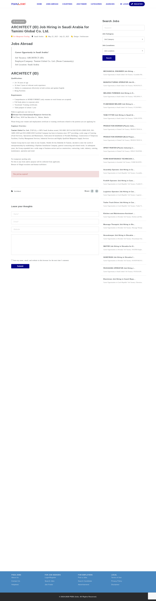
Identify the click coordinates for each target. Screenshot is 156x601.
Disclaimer (115, 584)
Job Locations (108, 45)
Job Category (108, 34)
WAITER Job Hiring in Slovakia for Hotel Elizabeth (124, 246)
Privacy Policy (116, 581)
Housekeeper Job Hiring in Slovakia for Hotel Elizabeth (126, 235)
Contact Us (15, 581)
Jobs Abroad (52, 4)
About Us (15, 577)
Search (109, 58)
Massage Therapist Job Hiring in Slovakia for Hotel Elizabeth (128, 224)
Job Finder (81, 4)
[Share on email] (96, 191)
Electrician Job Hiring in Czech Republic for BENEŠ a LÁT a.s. (129, 279)
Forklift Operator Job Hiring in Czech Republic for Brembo (127, 181)
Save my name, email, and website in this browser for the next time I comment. (41, 260)
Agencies (110, 4)
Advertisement (83, 584)
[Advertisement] (119, 327)
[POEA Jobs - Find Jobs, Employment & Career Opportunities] (18, 4)
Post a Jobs (82, 577)
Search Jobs (49, 581)
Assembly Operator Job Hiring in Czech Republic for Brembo (128, 170)
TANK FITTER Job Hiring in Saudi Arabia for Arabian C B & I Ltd (129, 115)
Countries (67, 4)
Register (138, 4)
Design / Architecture (81, 36)
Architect (17, 191)
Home (39, 4)
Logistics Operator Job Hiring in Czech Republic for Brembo (128, 191)
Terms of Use (116, 577)
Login (125, 4)
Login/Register (50, 577)
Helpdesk (15, 584)
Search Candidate (85, 581)
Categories (96, 4)
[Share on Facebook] (92, 191)
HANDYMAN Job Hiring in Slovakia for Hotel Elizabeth (125, 257)
